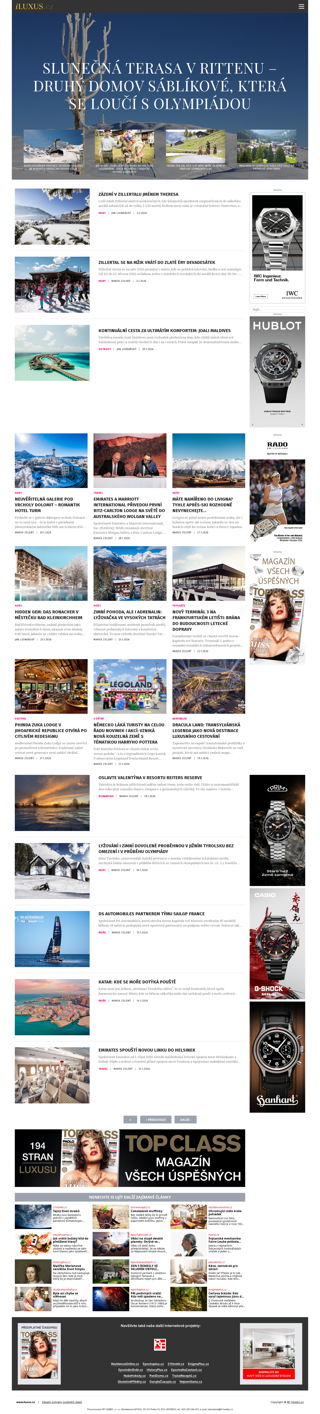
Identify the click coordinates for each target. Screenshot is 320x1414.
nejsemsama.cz (62, 1234)
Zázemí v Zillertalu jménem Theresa (138, 194)
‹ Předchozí (156, 1120)
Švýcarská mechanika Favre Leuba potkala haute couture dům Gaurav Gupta (225, 1240)
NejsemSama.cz (191, 1381)
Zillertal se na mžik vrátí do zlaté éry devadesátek (157, 262)
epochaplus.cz (140, 1289)
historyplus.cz (61, 1262)
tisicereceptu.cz (140, 1207)
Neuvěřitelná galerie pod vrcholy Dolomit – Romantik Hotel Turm (47, 505)
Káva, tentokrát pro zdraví (223, 1267)
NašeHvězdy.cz (135, 1376)
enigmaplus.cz (218, 1289)
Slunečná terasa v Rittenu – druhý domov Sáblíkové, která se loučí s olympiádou (160, 85)
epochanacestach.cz (143, 1262)
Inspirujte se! (269, 1373)
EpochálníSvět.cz (130, 1370)
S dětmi (99, 718)
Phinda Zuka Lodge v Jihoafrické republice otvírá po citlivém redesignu (51, 730)
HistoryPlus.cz (157, 1370)
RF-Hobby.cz (295, 1402)
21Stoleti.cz (176, 1364)
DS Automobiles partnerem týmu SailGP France (152, 913)
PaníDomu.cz (158, 1376)
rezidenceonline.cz (220, 1207)
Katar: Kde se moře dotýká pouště (137, 982)
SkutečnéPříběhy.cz (132, 1381)
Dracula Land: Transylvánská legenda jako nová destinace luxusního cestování (206, 730)
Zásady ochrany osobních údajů (62, 1402)
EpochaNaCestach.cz (186, 1370)
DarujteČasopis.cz (163, 1381)
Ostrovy (105, 349)
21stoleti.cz (60, 1207)
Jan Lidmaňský (121, 213)
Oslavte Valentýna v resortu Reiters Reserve (150, 777)
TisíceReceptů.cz (184, 1376)
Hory (102, 213)
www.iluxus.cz (25, 1402)
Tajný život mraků (66, 1211)
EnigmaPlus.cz (198, 1364)
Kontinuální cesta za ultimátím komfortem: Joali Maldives (165, 330)
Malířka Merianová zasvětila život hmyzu (69, 1267)
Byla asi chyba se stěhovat (65, 1295)
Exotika (20, 718)
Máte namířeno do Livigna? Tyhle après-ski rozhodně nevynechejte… (202, 505)
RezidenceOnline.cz (125, 1364)
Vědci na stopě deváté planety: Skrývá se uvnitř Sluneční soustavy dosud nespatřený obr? (147, 1240)
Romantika (106, 796)
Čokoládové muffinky (146, 1211)
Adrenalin (179, 718)
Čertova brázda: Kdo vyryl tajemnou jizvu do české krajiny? (226, 1295)
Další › (185, 1120)
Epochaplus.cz (153, 1364)
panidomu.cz (217, 1262)
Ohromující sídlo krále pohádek (225, 1213)
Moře (103, 932)
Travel (98, 492)
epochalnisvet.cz (141, 1234)
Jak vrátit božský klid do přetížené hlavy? (70, 1240)
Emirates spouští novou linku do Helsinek (147, 1050)
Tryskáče (179, 605)
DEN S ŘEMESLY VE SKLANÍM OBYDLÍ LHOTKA (144, 1267)
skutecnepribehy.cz (65, 1289)
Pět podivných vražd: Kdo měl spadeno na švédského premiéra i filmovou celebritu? (146, 1295)
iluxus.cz (214, 1234)
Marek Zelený (121, 281)
